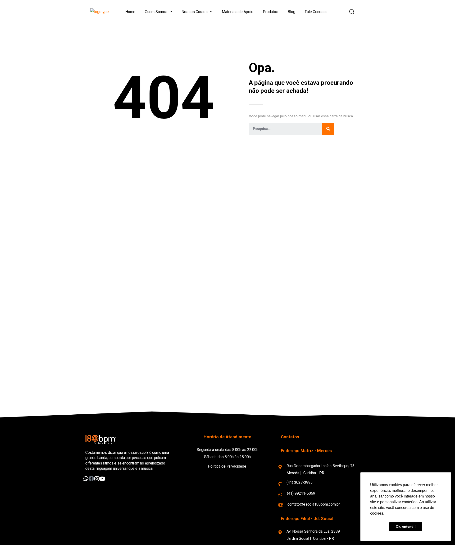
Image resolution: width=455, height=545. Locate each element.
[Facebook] (91, 478)
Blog (291, 11)
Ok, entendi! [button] (406, 526)
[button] (351, 12)
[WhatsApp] (85, 478)
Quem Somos (156, 11)
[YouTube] (102, 478)
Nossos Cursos (195, 11)
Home (130, 11)
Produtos (270, 11)
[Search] (328, 129)
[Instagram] (96, 478)
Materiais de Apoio (237, 11)
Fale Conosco (316, 11)
